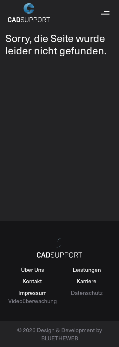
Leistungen (87, 269)
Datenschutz (86, 292)
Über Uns (32, 269)
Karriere (86, 281)
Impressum (32, 292)
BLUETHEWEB (59, 338)
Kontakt (32, 281)
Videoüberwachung (32, 300)
